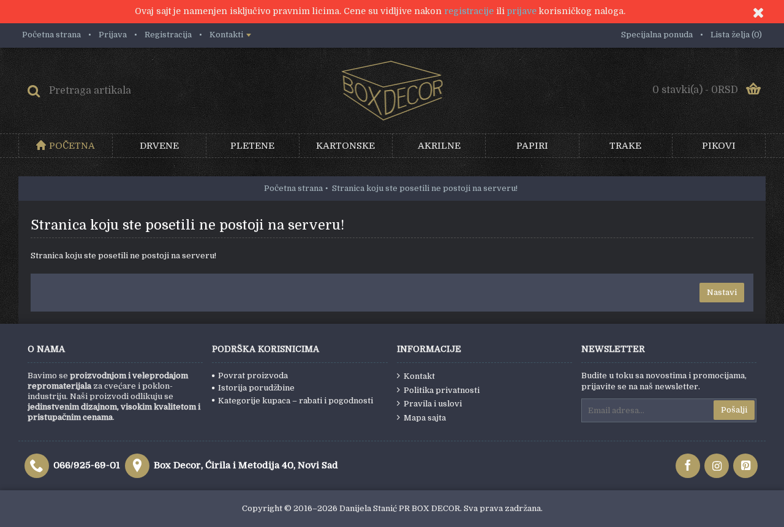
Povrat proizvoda (253, 375)
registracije (469, 11)
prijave (522, 11)
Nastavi (722, 292)
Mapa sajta (425, 417)
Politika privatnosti (442, 390)
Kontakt (419, 376)
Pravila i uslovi (433, 403)
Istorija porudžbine (256, 387)
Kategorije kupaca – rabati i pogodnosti (295, 400)
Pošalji (734, 409)
